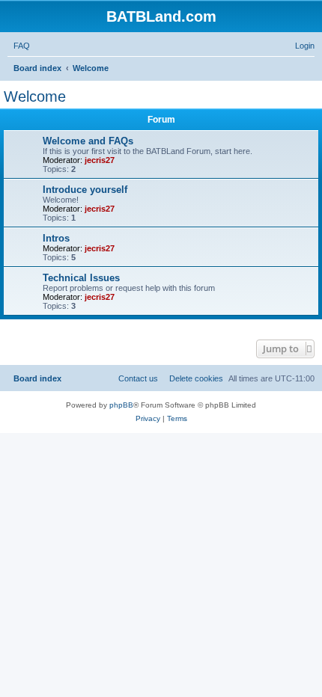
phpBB (121, 405)
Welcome (35, 96)
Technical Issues (81, 277)
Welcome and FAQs (88, 141)
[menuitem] (18, 46)
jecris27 (100, 160)
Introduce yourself (85, 189)
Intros (56, 238)
